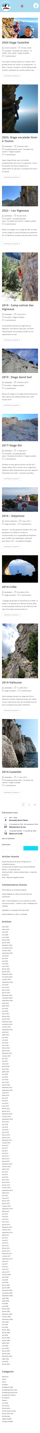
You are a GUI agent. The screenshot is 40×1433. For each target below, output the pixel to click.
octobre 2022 (6, 1027)
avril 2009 (5, 1282)
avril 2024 (5, 985)
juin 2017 (5, 1148)
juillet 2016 (5, 1169)
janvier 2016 (6, 1185)
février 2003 (6, 1351)
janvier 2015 (6, 1203)
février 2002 (6, 1364)
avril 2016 (5, 1177)
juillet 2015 (5, 1193)
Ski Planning (6, 1416)
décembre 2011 (7, 1253)
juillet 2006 (5, 1301)
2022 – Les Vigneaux (15, 210)
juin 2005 (5, 1325)
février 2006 (6, 1309)
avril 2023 (5, 1011)
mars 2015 (5, 1198)
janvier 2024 (6, 993)
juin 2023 (5, 1008)
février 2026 (6, 940)
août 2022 (5, 1032)
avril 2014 (5, 1219)
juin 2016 (5, 1172)
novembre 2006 (7, 1293)
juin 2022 (5, 1037)
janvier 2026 (6, 943)
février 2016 (6, 1182)
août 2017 (5, 1145)
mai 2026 (5, 932)
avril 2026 (5, 935)
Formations (6, 1398)
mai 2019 (5, 1101)
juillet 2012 (5, 1235)
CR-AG (4, 1379)
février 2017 (6, 1159)
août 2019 (5, 1093)
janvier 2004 (6, 1340)
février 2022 (6, 1048)
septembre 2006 (7, 1296)
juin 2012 (5, 1238)
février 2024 (6, 990)
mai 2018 (5, 1127)
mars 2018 (5, 1132)
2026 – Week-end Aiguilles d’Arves (13, 877)
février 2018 (6, 1135)
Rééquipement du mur (17, 827)
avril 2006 (5, 1306)
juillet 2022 (5, 1035)
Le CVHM (5, 1403)
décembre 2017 (7, 1140)
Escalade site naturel (20, 51)
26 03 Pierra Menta (20, 890)
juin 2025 (5, 958)
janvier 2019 (6, 1111)
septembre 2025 (7, 953)
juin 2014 (5, 1214)
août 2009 (5, 1277)
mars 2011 (5, 1269)
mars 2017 (5, 1156)
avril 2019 (5, 1103)
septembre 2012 (7, 1232)
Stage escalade (23, 53)
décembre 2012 (7, 1227)
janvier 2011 (6, 1272)
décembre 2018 (7, 1114)
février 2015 (6, 1201)
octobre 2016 (6, 1167)
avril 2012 (5, 1243)
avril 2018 (5, 1130)
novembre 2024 (7, 977)
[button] (22, 6)
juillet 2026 (5, 929)
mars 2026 (5, 937)
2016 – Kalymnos (13, 516)
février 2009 (6, 1285)
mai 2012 (5, 1240)
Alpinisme (5, 1377)
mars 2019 (5, 1106)
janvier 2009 (6, 1288)
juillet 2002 (5, 1359)
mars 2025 (5, 966)
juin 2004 (5, 1335)
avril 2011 (5, 1267)
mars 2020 (5, 1082)
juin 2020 (5, 1074)
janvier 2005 (6, 1333)
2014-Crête (9, 587)
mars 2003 (5, 1348)
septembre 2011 (7, 1259)
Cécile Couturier (11, 48)
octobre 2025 (6, 950)
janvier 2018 (6, 1138)
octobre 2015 (6, 1188)
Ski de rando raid (7, 1414)
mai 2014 (5, 1217)
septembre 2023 (7, 1000)
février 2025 (6, 969)
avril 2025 (5, 964)
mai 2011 (5, 1264)
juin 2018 (5, 1124)
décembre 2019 (7, 1087)
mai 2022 (5, 1040)
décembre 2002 (7, 1356)
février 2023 (6, 1016)
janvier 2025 (6, 972)
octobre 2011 (6, 1256)
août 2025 (5, 956)
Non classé (12, 53)
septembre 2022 (7, 1030)
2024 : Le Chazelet (21, 914)
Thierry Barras (6, 890)
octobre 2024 (6, 979)
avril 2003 (5, 1346)
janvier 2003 (6, 1354)
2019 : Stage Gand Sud (17, 377)
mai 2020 (5, 1077)
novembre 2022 (7, 1024)
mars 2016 (5, 1180)
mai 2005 (5, 1327)
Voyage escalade (7, 1421)
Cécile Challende (11, 521)
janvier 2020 (6, 1085)
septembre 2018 (7, 1119)
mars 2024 (5, 987)
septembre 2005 (7, 1319)
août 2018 (5, 1122)
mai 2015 (5, 1195)
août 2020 (5, 1069)
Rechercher (6, 844)
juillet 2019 (5, 1095)
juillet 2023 (5, 1006)
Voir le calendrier (8, 838)
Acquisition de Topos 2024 (20, 910)
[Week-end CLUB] (16, 833)
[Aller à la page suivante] (35, 804)
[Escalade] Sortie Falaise (18, 820)
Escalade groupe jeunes (9, 1392)
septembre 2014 (7, 1209)
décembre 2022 (7, 1022)
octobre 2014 (6, 1206)
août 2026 (5, 927)
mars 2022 (5, 1045)
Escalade (8, 51)
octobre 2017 (6, 1143)
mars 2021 (5, 1064)
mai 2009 (5, 1280)
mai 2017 (5, 1151)
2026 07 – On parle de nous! (11, 869)
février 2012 (6, 1248)
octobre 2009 (6, 1275)
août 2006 (5, 1298)
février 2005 (6, 1330)
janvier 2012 (6, 1251)
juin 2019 (5, 1098)
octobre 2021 (6, 1056)
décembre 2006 (7, 1290)
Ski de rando (6, 1408)
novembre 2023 (7, 998)
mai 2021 (5, 1061)
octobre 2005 (6, 1317)
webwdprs (8, 146)
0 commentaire (10, 56)
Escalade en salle (7, 1387)
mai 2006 (5, 1303)
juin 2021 (5, 1058)
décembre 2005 (7, 1314)
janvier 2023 (6, 1019)
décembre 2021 (7, 1053)
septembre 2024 (7, 982)
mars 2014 (5, 1222)
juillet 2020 (5, 1072)
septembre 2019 (7, 1090)
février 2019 (6, 1108)
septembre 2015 (7, 1190)
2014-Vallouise (12, 682)
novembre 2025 (7, 948)
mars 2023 (5, 1014)
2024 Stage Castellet (15, 42)
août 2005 (5, 1322)
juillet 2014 (5, 1211)
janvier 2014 (6, 1225)
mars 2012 (5, 1246)
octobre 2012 (6, 1230)
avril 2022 (5, 1043)
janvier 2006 (6, 1311)
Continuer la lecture (13, 75)
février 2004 (6, 1338)
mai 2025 (5, 961)
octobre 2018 (6, 1116)
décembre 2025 (7, 945)
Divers (4, 1382)
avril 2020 (5, 1080)
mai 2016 (5, 1174)
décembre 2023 (7, 995)
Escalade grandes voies (13, 149)
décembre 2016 (7, 1164)
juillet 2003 (5, 1343)
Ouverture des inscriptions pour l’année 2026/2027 (18, 867)
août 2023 (5, 1003)
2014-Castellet (11, 772)
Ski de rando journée (9, 1411)
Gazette (4, 1400)
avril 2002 (5, 1361)
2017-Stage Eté (12, 445)
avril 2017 (5, 1153)
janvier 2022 (6, 1051)
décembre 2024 (7, 974)
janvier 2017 (6, 1161)
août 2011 (5, 1261)
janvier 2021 (6, 1066)
